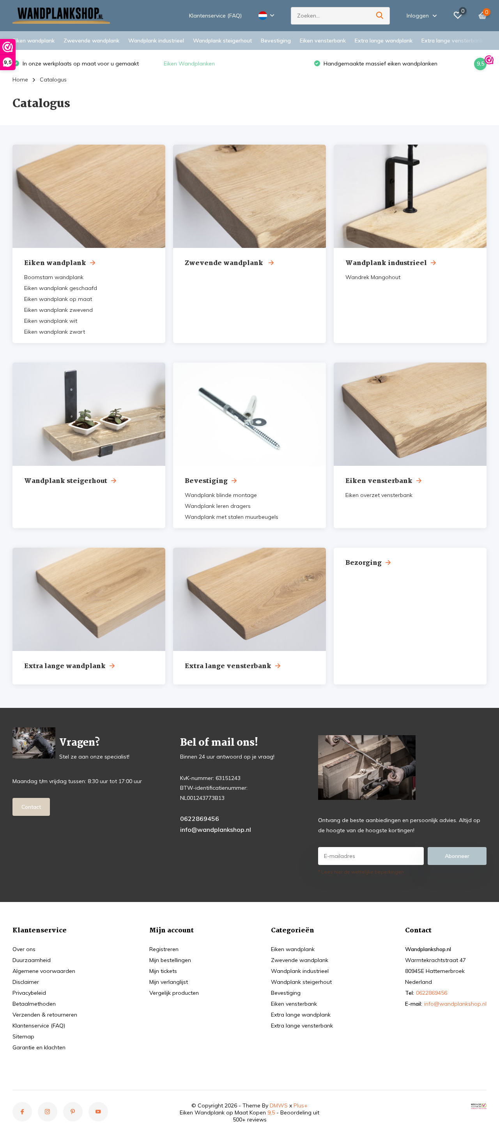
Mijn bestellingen (170, 960)
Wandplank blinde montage (221, 495)
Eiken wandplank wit (50, 320)
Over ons (23, 949)
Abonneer (457, 856)
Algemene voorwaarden (43, 971)
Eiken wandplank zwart (54, 331)
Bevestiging (276, 40)
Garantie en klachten (38, 1047)
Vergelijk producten (174, 992)
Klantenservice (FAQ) (215, 15)
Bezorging (363, 563)
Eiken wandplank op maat (58, 298)
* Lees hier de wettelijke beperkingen (361, 872)
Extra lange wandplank (383, 40)
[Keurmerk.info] (479, 1105)
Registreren (164, 949)
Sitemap (23, 1036)
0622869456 (199, 818)
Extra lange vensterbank (452, 40)
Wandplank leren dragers (218, 505)
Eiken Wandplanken (40, 63)
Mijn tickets (163, 971)
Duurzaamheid (31, 960)
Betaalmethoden (34, 1003)
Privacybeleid (29, 992)
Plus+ (301, 1105)
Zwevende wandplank (91, 40)
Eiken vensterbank (323, 40)
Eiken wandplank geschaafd (60, 288)
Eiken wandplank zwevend (58, 309)
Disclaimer (25, 981)
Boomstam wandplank (53, 277)
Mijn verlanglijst (168, 981)
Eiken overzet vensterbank (378, 495)
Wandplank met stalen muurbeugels (231, 516)
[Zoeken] (380, 16)
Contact (31, 806)
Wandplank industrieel (156, 40)
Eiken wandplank (33, 40)
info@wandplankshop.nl (215, 829)
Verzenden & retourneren (44, 1014)
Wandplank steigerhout (222, 40)
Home (20, 79)
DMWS (279, 1105)
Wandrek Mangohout (372, 277)
